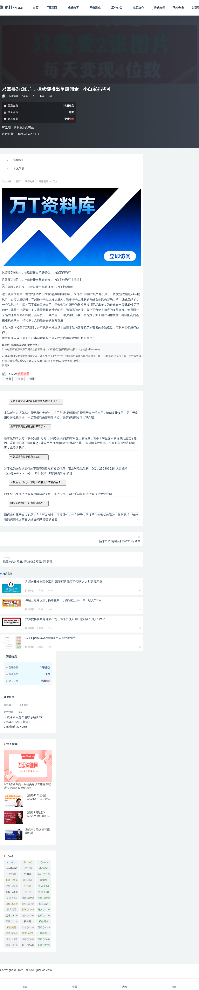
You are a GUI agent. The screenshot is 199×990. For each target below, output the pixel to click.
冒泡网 (6, 365)
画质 (44, 915)
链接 (32, 378)
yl (43, 868)
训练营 (43, 934)
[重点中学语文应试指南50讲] (13, 834)
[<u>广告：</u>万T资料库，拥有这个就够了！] (71, 227)
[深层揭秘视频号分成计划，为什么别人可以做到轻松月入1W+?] (11, 622)
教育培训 (43, 904)
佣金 (11, 880)
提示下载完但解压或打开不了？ (28, 426)
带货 (43, 892)
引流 (11, 898)
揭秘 (11, 904)
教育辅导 (11, 910)
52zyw (19, 373)
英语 (44, 927)
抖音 (28, 898)
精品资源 (11, 928)
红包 (28, 927)
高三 (28, 945)
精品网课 (43, 922)
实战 (43, 886)
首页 (35, 7)
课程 (44, 939)
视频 (11, 933)
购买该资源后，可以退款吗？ (26, 503)
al (27, 862)
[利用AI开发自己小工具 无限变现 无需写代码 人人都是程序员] (11, 586)
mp (11, 868)
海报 (20, 378)
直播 (11, 921)
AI (11, 862)
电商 (28, 915)
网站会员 (178, 7)
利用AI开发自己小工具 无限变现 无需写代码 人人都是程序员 (63, 581)
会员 (44, 874)
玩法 (11, 915)
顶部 (174, 987)
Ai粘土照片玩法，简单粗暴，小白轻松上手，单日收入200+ (63, 600)
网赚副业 (29, 181)
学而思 (27, 887)
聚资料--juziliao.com (38, 970)
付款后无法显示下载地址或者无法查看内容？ (35, 482)
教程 (28, 904)
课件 (28, 939)
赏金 (11, 945)
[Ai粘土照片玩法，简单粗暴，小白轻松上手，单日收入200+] (11, 603)
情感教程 (159, 7)
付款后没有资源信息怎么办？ (26, 456)
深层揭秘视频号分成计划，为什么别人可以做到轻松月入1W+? (65, 619)
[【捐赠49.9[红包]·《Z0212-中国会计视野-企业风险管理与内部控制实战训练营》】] (13, 800)
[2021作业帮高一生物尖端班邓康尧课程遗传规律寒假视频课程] (28, 766)
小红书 (27, 893)
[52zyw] (4, 96)
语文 (11, 939)
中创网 (27, 875)
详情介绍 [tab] (18, 160)
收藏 (8, 378)
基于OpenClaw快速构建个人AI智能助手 (50, 638)
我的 (124, 987)
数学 (28, 909)
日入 (44, 909)
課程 (27, 933)
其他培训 (27, 881)
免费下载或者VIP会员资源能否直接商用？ (34, 401)
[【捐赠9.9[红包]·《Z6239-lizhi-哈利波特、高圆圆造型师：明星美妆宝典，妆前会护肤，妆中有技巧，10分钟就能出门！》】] (13, 817)
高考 (44, 945)
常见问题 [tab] (18, 168)
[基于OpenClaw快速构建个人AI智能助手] (11, 642)
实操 (11, 892)
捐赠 (44, 898)
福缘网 (27, 922)
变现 (11, 886)
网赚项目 (13, 96)
